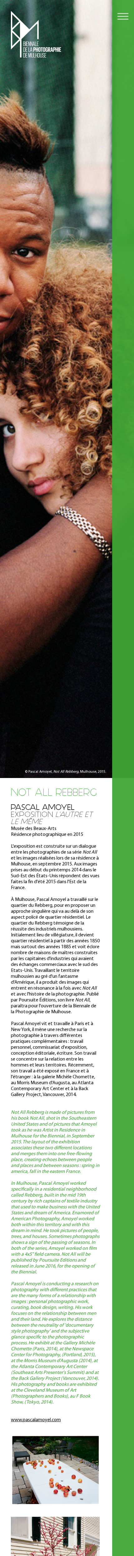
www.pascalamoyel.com (36, 1420)
